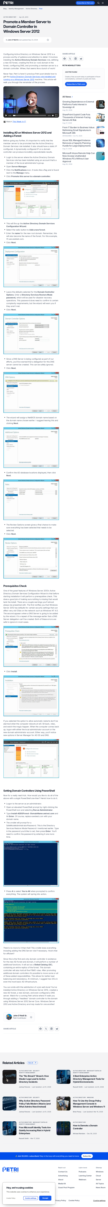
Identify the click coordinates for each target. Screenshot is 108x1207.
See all (30, 1063)
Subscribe (87, 1156)
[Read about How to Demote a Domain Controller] (63, 1128)
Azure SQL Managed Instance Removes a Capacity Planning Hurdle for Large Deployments (76, 143)
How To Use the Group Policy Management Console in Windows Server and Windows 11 (89, 1104)
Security (36, 1071)
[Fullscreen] (56, 115)
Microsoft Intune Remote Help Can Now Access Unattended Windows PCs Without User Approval (78, 157)
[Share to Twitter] (46, 1029)
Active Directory (31, 8)
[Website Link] (48, 40)
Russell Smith (78, 1087)
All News (66, 96)
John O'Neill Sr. (22, 40)
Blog (5, 8)
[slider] (29, 115)
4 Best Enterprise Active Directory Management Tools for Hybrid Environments (88, 1079)
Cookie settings (99, 1201)
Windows (90, 1097)
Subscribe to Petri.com (85, 3)
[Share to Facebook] (40, 1029)
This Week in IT (19, 121)
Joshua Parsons (25, 1087)
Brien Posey (77, 1112)
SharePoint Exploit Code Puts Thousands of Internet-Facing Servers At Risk (76, 117)
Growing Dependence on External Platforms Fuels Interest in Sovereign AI (78, 104)
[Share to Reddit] (57, 1029)
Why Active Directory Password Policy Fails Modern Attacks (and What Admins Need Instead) (35, 1104)
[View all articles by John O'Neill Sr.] (9, 1017)
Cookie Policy (10, 1198)
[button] (31, 102)
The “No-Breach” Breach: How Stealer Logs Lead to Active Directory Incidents (34, 1079)
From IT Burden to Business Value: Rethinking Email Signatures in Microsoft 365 (78, 130)
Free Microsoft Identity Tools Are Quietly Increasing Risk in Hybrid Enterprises (35, 1130)
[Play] (6, 115)
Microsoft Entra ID (94, 1071)
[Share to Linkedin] (51, 1029)
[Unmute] (53, 115)
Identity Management (16, 8)
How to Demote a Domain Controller (85, 1127)
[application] (31, 102)
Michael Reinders (79, 1133)
